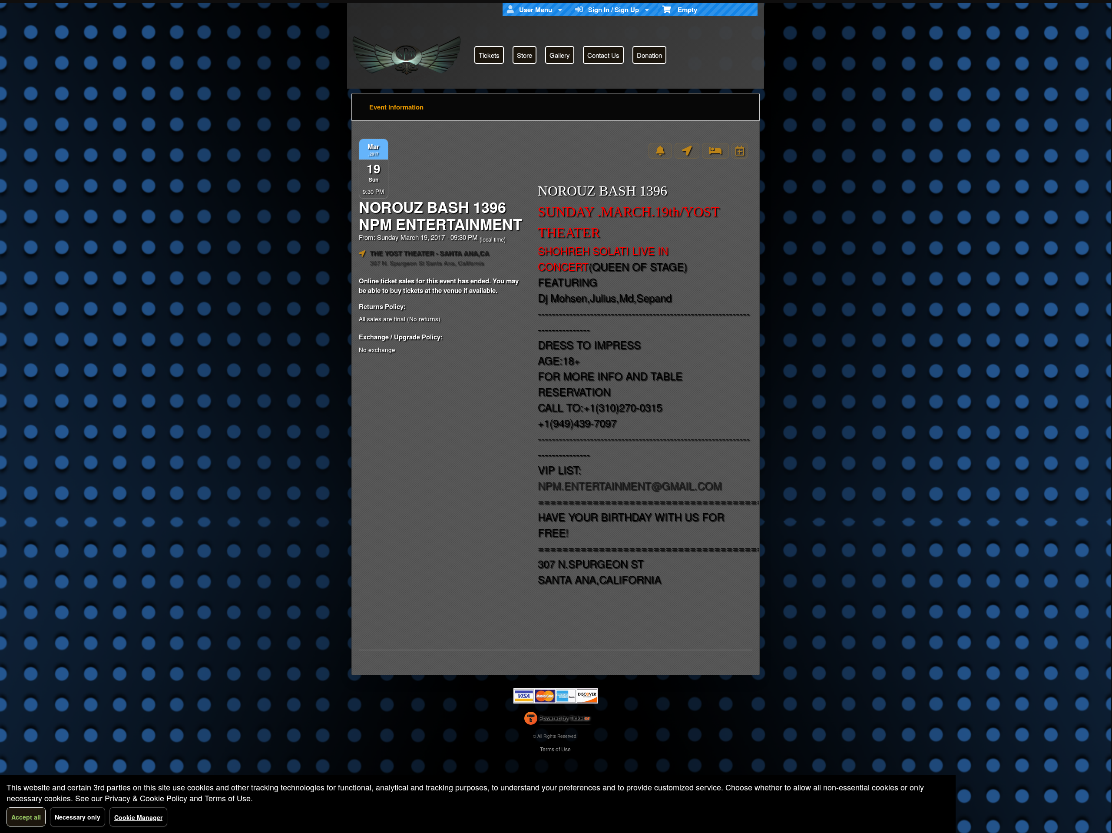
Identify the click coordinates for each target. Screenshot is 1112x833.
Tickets (489, 55)
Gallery (559, 55)
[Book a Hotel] (715, 150)
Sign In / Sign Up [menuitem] (612, 9)
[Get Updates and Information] (660, 150)
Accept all (26, 817)
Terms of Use (555, 749)
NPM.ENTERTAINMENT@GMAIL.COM (629, 485)
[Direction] (687, 150)
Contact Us (603, 55)
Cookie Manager (138, 817)
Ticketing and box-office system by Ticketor (557, 720)
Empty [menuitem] (684, 9)
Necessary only (77, 817)
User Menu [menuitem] (534, 9)
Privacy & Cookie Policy (146, 797)
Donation (649, 55)
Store (524, 55)
